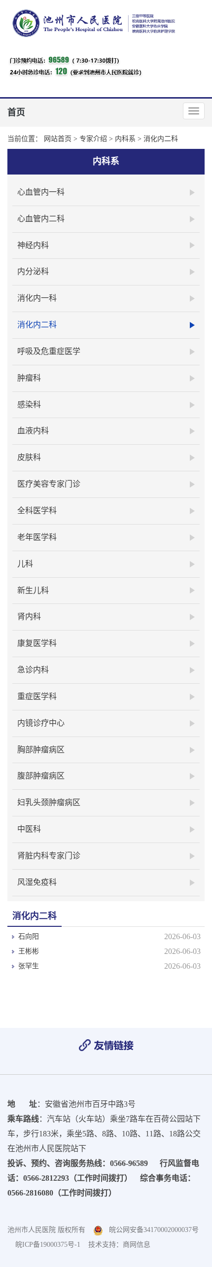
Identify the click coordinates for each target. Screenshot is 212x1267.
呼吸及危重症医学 (48, 351)
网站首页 (57, 138)
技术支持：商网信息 (119, 1244)
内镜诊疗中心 (41, 723)
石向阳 (28, 936)
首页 (16, 112)
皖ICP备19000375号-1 (47, 1244)
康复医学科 (37, 643)
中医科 (29, 829)
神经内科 (33, 245)
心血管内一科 (41, 192)
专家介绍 (93, 138)
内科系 (125, 138)
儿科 (25, 564)
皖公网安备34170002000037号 (151, 1229)
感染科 (29, 404)
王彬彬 (28, 951)
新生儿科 (33, 590)
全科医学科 (37, 510)
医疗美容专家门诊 (48, 484)
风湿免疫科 (37, 882)
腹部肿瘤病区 (41, 776)
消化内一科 (37, 298)
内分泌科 (33, 271)
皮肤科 (29, 457)
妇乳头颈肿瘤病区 (48, 802)
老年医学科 (37, 537)
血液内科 (33, 430)
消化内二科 (160, 138)
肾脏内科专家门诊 (48, 855)
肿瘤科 (29, 378)
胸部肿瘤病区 (41, 749)
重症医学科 (37, 696)
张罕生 (28, 966)
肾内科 (29, 616)
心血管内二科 (41, 218)
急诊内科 (33, 670)
